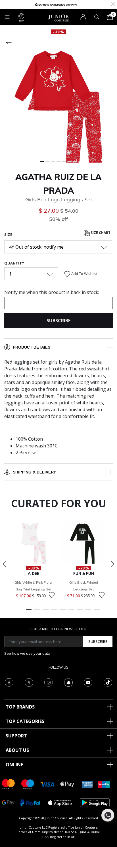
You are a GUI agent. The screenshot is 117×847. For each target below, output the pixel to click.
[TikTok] (108, 682)
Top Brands (20, 707)
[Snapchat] (68, 682)
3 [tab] (46, 612)
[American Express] (87, 784)
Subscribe (97, 641)
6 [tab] (71, 612)
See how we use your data (27, 653)
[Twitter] (29, 682)
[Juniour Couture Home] (58, 17)
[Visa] (47, 784)
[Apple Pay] (67, 784)
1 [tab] (29, 612)
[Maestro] (28, 784)
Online (14, 764)
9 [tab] (97, 612)
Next (112, 564)
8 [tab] (88, 612)
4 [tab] (54, 612)
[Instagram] (48, 682)
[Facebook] (9, 682)
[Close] (113, 3)
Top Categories (25, 721)
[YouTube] (88, 682)
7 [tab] (80, 612)
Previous (4, 564)
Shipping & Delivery (34, 472)
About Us (17, 750)
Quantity (14, 263)
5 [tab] (63, 612)
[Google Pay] (8, 802)
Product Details (31, 347)
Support (16, 736)
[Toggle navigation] (7, 17)
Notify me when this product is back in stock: (51, 292)
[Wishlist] (52, 595)
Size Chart (100, 232)
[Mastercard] (8, 784)
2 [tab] (37, 612)
